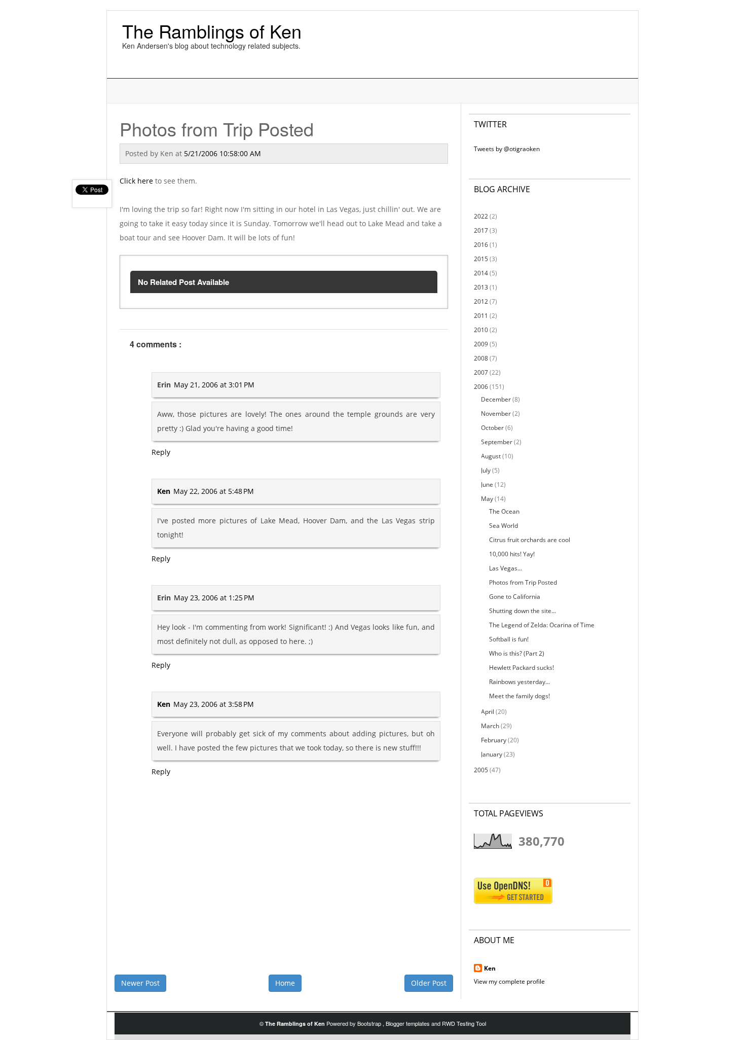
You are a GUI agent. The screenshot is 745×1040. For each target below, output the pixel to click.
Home (285, 983)
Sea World (503, 525)
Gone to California (514, 596)
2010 (481, 330)
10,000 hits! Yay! (512, 554)
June (487, 484)
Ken (163, 491)
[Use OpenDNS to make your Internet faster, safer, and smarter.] (513, 890)
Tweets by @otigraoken (507, 149)
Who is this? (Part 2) (516, 653)
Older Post (428, 983)
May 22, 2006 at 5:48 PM (213, 491)
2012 (481, 301)
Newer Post (140, 983)
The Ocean (504, 511)
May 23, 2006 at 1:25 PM (214, 597)
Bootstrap (370, 1023)
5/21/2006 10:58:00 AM (222, 153)
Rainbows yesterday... (519, 681)
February (493, 740)
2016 (481, 244)
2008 (481, 358)
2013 (481, 287)
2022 (481, 216)
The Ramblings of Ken (212, 31)
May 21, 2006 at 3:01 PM (214, 384)
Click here (136, 181)
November (496, 413)
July (486, 470)
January (491, 754)
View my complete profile (509, 981)
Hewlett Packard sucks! (521, 667)
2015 (481, 259)
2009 (481, 344)
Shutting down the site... (522, 610)
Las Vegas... (505, 568)
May (487, 498)
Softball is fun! (509, 639)
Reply (161, 452)
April (487, 711)
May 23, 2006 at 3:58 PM (213, 704)
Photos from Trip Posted (523, 582)
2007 (481, 372)
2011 (481, 315)
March (490, 726)
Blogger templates (408, 1023)
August (491, 456)
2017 (481, 230)
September (496, 442)
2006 (481, 386)
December (496, 399)
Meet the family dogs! (519, 696)
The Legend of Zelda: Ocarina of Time (541, 625)
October (492, 427)
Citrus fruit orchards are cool (529, 539)
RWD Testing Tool (464, 1023)
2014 (481, 273)
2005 (481, 770)
